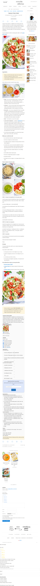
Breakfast (5, 6)
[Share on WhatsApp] (21, 21)
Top (36, 542)
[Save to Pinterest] (12, 21)
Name (3, 509)
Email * (1, 574)
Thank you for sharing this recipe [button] (5, 563)
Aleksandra (14, 16)
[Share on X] (8, 21)
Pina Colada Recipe (32, 50)
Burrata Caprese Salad (8, 264)
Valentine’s (34, 6)
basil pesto (20, 120)
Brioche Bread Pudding (33, 80)
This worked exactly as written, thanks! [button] (6, 560)
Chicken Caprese (7, 269)
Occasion (24, 6)
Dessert (15, 6)
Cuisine (29, 6)
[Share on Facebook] (3, 21)
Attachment (4, 513)
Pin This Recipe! (7, 324)
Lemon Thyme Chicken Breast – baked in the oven (14, 464)
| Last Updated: (13, 15)
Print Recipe (6, 332)
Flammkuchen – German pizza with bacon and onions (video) (33, 55)
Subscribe (5, 2)
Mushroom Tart (32, 58)
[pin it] (2, 69)
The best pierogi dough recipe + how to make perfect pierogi (33, 47)
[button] (3, 337)
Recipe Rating (4, 492)
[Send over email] (17, 21)
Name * (1, 571)
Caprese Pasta (7, 266)
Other (19, 6)
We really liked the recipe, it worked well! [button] (7, 566)
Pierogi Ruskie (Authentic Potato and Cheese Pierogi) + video (33, 63)
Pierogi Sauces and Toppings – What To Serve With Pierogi (33, 70)
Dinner (10, 6)
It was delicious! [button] (3, 564)
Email (3, 511)
